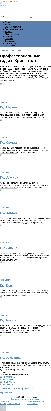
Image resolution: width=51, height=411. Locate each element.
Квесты (8, 31)
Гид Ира (6, 285)
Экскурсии (10, 46)
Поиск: (3, 16)
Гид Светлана (10, 142)
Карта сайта (6, 393)
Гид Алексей (9, 177)
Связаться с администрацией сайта (17, 388)
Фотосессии (10, 43)
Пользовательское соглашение (35, 402)
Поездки (9, 36)
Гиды (7, 22)
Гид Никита (8, 320)
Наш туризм (6, 8)
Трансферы (10, 41)
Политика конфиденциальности (10, 402)
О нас (37, 399)
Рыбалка (9, 38)
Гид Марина (8, 107)
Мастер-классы (12, 34)
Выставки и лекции (14, 29)
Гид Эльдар (8, 212)
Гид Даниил (8, 247)
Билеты (8, 24)
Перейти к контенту (9, 1)
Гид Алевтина (10, 357)
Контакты (15, 399)
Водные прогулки (13, 27)
